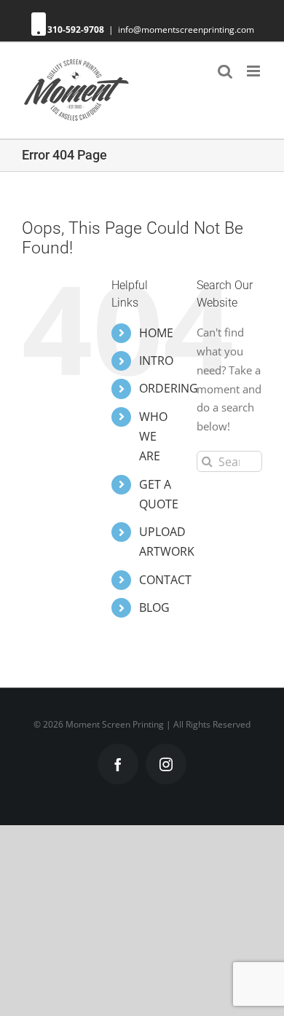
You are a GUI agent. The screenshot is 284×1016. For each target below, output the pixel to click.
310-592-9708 (75, 29)
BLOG (154, 607)
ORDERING (168, 388)
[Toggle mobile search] (225, 71)
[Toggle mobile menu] (254, 71)
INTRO (156, 361)
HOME (156, 333)
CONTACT (165, 580)
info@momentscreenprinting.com (186, 29)
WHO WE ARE (153, 436)
